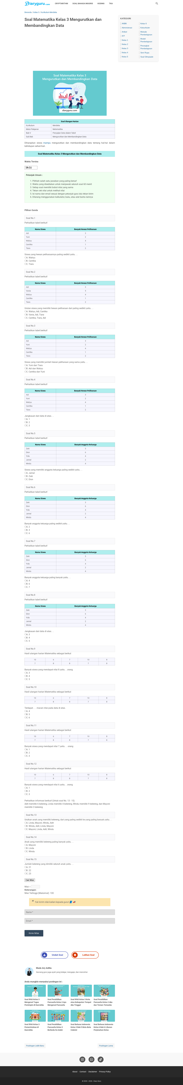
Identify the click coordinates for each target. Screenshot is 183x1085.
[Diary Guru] (37, 3)
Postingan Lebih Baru (35, 1046)
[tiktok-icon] (101, 1059)
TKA (111, 3)
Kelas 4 (125, 52)
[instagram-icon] (82, 1059)
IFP (123, 36)
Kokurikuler (145, 28)
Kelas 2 (125, 44)
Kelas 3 (125, 48)
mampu (47, 143)
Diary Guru (97, 1081)
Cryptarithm (61, 3)
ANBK (124, 23)
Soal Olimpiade (146, 57)
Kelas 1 (125, 40)
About (74, 1072)
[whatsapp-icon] (91, 1059)
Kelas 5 (125, 57)
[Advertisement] (70, 50)
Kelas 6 (143, 23)
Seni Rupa (144, 53)
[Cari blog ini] (156, 3)
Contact (83, 1072)
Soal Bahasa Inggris (82, 3)
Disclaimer (92, 1072)
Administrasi (127, 28)
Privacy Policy (105, 1072)
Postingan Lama (106, 1046)
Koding (101, 3)
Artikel (124, 32)
